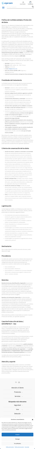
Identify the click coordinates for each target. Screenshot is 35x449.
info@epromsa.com (12, 68)
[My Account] (22, 3)
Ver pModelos (17, 443)
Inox (17, 409)
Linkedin (19, 382)
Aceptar (17, 434)
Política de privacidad (19, 447)
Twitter (16, 382)
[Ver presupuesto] (30, 2)
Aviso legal (27, 447)
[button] (32, 419)
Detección (17, 414)
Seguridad (17, 405)
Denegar (17, 439)
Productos (17, 392)
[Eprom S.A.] (7, 3)
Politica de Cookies (10, 447)
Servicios (17, 396)
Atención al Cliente (17, 388)
